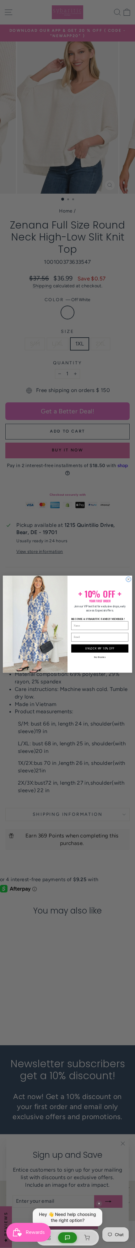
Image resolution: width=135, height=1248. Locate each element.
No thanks (99, 657)
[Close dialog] (128, 579)
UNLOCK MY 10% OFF (99, 648)
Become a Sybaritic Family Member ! (98, 618)
